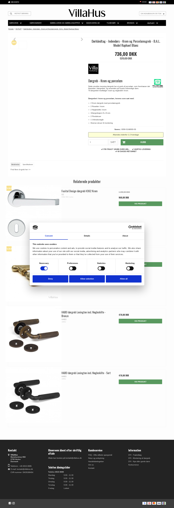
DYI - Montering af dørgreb (139, 458)
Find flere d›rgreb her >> (20, 169)
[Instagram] (13, 503)
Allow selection (87, 279)
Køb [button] (143, 142)
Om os (91, 465)
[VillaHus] (87, 13)
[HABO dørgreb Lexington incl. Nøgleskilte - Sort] (34, 395)
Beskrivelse (15, 164)
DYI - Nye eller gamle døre (139, 461)
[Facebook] (10, 503)
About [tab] (125, 236)
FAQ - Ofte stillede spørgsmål (100, 455)
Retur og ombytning (96, 458)
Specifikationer (28, 164)
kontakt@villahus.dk (25, 469)
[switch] (72, 268)
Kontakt (91, 468)
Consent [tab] (49, 236)
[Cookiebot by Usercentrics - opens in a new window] (130, 227)
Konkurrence (133, 465)
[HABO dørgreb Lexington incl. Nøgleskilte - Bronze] (34, 334)
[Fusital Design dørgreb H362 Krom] (34, 213)
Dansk (144, 2)
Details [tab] (87, 236)
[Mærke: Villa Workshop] (94, 70)
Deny (50, 279)
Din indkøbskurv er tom (151, 14)
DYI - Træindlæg (135, 455)
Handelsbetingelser (96, 461)
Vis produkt (140, 204)
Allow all (124, 279)
